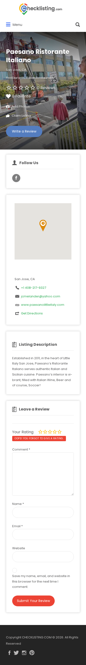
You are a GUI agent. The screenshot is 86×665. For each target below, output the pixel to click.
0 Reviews (46, 88)
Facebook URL (16, 178)
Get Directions (32, 313)
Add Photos (20, 106)
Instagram (24, 653)
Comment (21, 449)
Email (17, 526)
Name (18, 504)
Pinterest (31, 653)
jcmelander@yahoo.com (40, 296)
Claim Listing (21, 115)
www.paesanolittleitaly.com (42, 304)
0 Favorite (21, 96)
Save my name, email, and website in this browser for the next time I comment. (41, 581)
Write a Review (24, 131)
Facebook (9, 653)
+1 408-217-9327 (33, 287)
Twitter (16, 653)
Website (18, 548)
